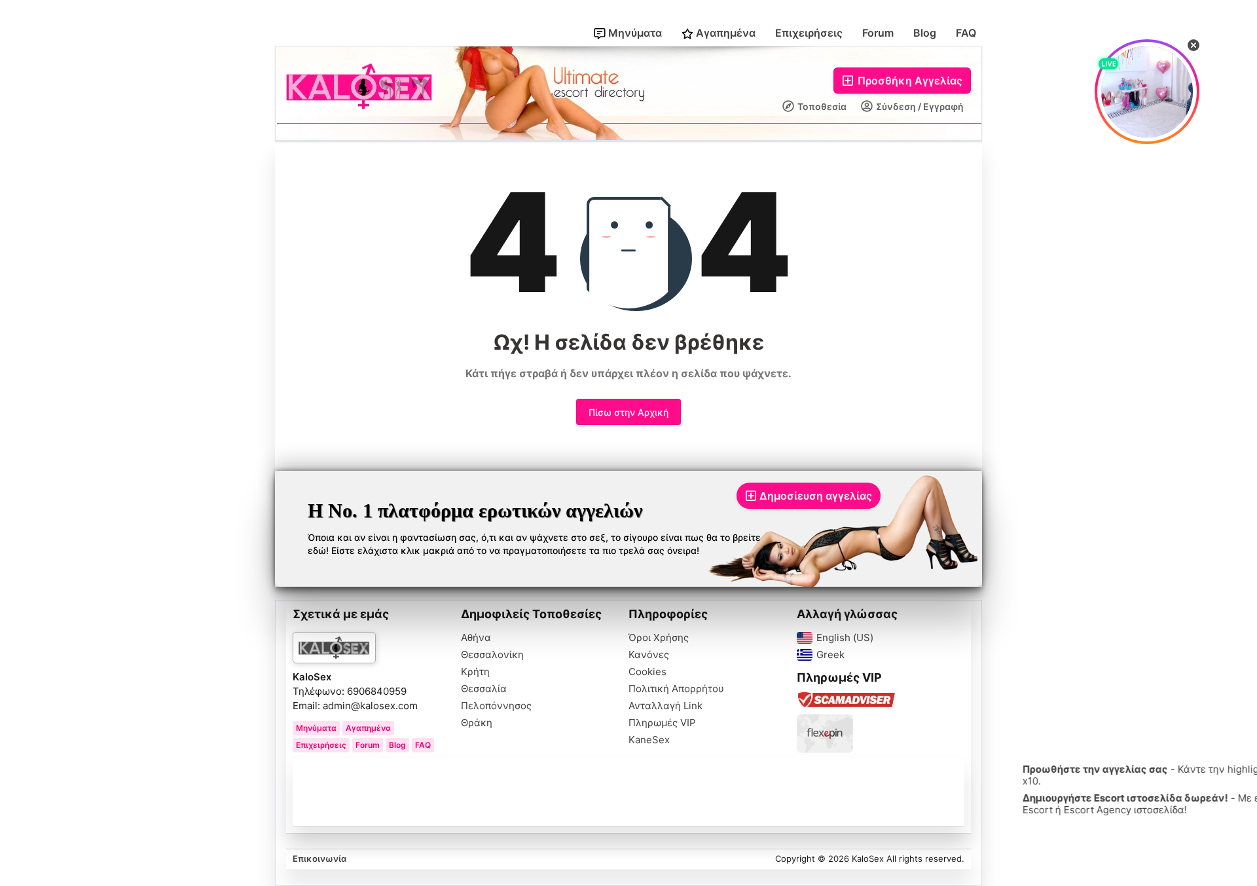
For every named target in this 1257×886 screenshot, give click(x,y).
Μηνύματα (634, 32)
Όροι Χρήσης (658, 638)
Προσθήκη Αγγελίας (908, 80)
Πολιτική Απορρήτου (676, 689)
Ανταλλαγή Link (665, 706)
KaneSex (649, 740)
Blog (924, 32)
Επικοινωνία (319, 858)
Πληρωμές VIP (662, 723)
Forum (878, 32)
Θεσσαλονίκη (492, 655)
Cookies (647, 672)
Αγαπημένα (724, 32)
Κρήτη (475, 672)
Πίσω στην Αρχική (628, 412)
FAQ (966, 32)
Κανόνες (648, 655)
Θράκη (476, 723)
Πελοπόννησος (496, 706)
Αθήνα (476, 638)
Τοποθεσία (821, 106)
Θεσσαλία (484, 689)
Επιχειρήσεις (809, 32)
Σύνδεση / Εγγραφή (919, 106)
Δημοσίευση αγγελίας (815, 495)
